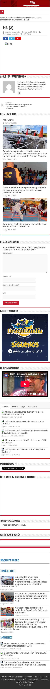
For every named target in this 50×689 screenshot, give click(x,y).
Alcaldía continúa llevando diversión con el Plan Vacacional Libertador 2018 (23, 644)
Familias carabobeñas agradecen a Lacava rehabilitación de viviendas (20, 19)
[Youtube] (27, 685)
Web (5, 293)
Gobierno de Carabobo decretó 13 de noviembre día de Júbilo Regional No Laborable (23, 663)
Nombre (7, 277)
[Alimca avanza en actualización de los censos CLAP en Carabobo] (3, 440)
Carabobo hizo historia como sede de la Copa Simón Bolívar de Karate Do (25, 225)
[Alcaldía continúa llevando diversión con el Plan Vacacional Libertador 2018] (3, 412)
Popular (5, 406)
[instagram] (30, 685)
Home (2, 18)
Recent (15, 406)
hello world (8, 120)
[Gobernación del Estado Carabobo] (25, 3)
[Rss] (20, 685)
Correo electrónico (11, 285)
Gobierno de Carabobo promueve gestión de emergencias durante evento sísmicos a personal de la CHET (24, 190)
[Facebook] (22, 685)
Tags (23, 406)
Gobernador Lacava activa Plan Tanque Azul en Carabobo (24, 654)
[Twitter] (24, 685)
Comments (32, 406)
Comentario (7, 253)
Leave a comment (12, 34)
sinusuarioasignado (12, 32)
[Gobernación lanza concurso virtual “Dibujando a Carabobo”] (3, 449)
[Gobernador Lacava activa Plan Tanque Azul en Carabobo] (3, 421)
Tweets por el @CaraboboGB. (14, 525)
